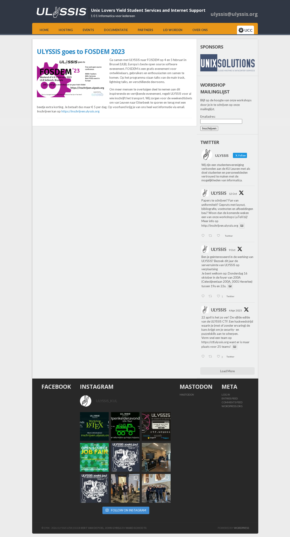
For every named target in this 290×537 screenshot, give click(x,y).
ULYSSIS (218, 193)
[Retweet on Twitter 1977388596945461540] (211, 236)
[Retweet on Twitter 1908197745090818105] (211, 357)
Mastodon (187, 394)
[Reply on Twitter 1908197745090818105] (204, 357)
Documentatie (116, 30)
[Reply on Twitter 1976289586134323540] (204, 296)
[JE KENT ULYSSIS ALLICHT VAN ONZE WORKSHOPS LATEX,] (125, 457)
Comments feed (232, 402)
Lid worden (172, 30)
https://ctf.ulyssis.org (215, 342)
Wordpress (241, 527)
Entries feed (230, 398)
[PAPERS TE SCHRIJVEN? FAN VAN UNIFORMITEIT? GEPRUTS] (94, 426)
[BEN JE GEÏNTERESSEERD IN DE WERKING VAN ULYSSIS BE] (125, 426)
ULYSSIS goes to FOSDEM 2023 (81, 51)
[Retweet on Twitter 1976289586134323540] (211, 296)
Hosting (66, 30)
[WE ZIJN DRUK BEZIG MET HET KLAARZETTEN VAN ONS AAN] (156, 457)
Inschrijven (209, 128)
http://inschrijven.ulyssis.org (219, 226)
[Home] (62, 16)
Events (88, 30)
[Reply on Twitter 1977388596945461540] (204, 236)
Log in (226, 394)
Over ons (200, 30)
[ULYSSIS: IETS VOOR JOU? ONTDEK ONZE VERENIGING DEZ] (94, 488)
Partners (145, 30)
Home (44, 30)
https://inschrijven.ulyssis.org (80, 111)
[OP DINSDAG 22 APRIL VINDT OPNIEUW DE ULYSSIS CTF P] (156, 426)
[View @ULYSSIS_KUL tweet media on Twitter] (241, 225)
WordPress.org (232, 406)
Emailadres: (207, 116)
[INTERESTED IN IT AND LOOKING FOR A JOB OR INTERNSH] (94, 457)
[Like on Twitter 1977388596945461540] (220, 236)
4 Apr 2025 (235, 310)
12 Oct (233, 193)
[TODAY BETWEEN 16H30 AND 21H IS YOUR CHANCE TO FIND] (156, 488)
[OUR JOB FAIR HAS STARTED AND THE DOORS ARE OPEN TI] (125, 488)
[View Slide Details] (227, 62)
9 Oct (232, 250)
